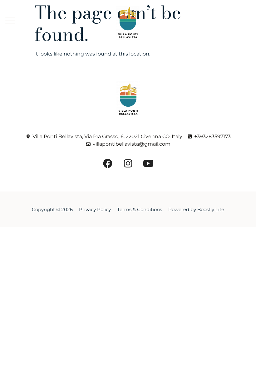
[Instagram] (203, 14)
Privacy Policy (95, 209)
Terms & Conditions (139, 209)
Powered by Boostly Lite (196, 209)
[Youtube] (194, 30)
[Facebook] (186, 14)
